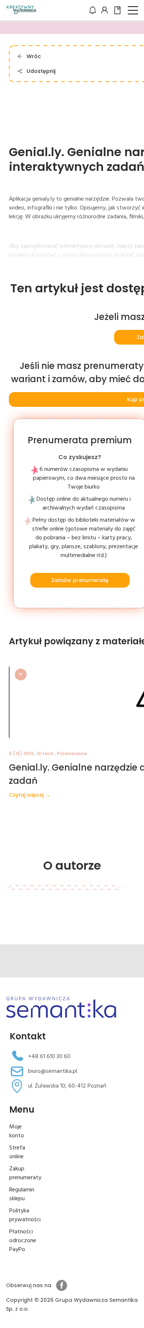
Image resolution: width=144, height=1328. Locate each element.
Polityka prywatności (25, 1215)
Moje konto (16, 1131)
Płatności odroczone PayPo (22, 1240)
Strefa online (17, 1152)
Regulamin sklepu (21, 1194)
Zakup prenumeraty (25, 1173)
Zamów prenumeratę (80, 580)
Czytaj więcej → (29, 795)
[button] (133, 10)
